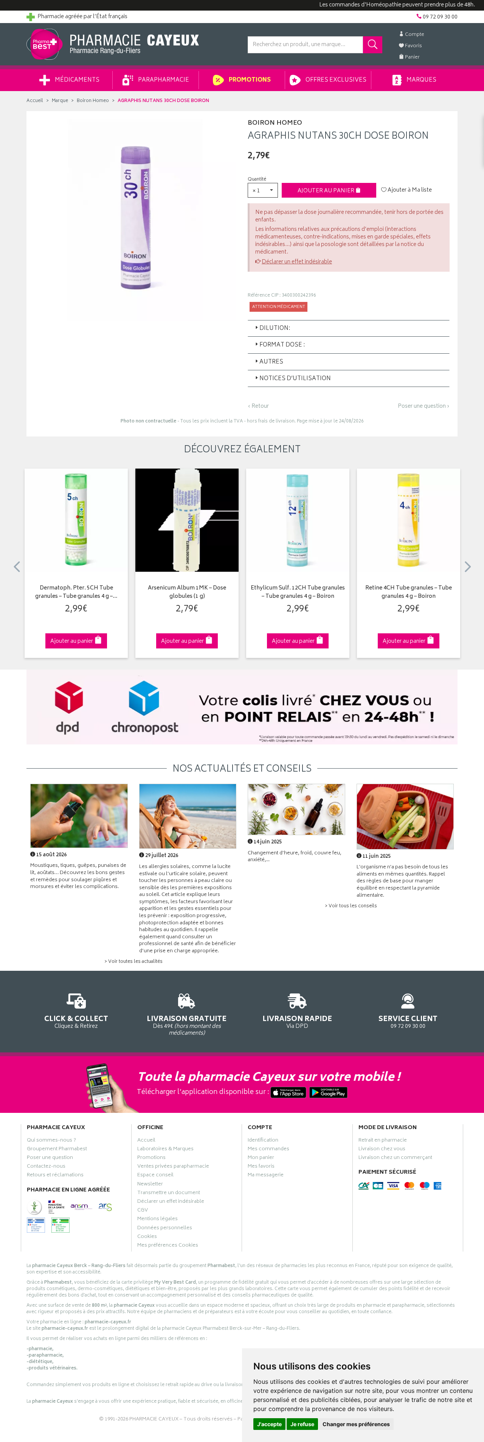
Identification (263, 1141)
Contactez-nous (46, 1167)
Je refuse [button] (302, 1424)
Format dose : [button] (282, 345)
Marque (60, 101)
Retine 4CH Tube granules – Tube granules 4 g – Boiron (408, 592)
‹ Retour (258, 406)
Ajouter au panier (326, 191)
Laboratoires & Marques (165, 1150)
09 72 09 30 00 (408, 1021)
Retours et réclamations (55, 1176)
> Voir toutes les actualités (133, 962)
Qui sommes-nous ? (51, 1141)
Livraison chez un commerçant (395, 1158)
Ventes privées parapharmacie (173, 1167)
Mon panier (261, 1158)
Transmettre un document (168, 1194)
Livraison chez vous (381, 1150)
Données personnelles (164, 1229)
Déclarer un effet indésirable (297, 262)
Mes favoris (261, 1167)
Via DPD (297, 1021)
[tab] (348, 328)
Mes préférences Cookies (167, 1246)
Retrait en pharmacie (382, 1141)
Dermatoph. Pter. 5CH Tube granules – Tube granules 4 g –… (76, 592)
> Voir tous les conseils (351, 906)
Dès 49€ (186, 1025)
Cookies (147, 1237)
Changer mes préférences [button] (356, 1424)
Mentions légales (157, 1220)
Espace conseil (155, 1176)
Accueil (34, 101)
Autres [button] (271, 362)
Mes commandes (268, 1150)
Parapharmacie (163, 80)
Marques (420, 80)
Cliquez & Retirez (76, 1021)
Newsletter (150, 1185)
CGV (142, 1211)
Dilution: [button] (274, 328)
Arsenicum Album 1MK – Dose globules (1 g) (187, 592)
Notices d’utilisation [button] (295, 379)
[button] (263, 190)
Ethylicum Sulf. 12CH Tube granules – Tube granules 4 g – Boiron (298, 592)
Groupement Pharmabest (57, 1150)
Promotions (249, 80)
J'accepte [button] (269, 1424)
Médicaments (76, 80)
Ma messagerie (266, 1176)
